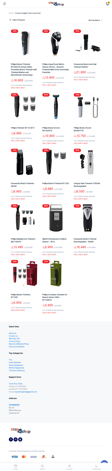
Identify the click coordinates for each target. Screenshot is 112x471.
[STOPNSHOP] (56, 4)
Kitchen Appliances (16, 368)
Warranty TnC (14, 339)
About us (12, 333)
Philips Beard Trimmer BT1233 (55, 183)
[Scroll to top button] (107, 460)
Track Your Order (16, 384)
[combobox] (95, 20)
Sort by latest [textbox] (94, 20)
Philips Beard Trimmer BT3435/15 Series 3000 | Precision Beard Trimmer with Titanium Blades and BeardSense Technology (24, 69)
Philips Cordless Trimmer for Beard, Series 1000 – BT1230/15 (54, 297)
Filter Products (19, 20)
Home (11, 13)
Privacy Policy (14, 341)
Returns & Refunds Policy (19, 344)
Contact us (13, 336)
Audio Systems (15, 362)
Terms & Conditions (16, 347)
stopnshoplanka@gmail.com (25, 392)
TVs (10, 360)
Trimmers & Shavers (17, 371)
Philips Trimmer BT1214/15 (22, 128)
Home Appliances (16, 365)
